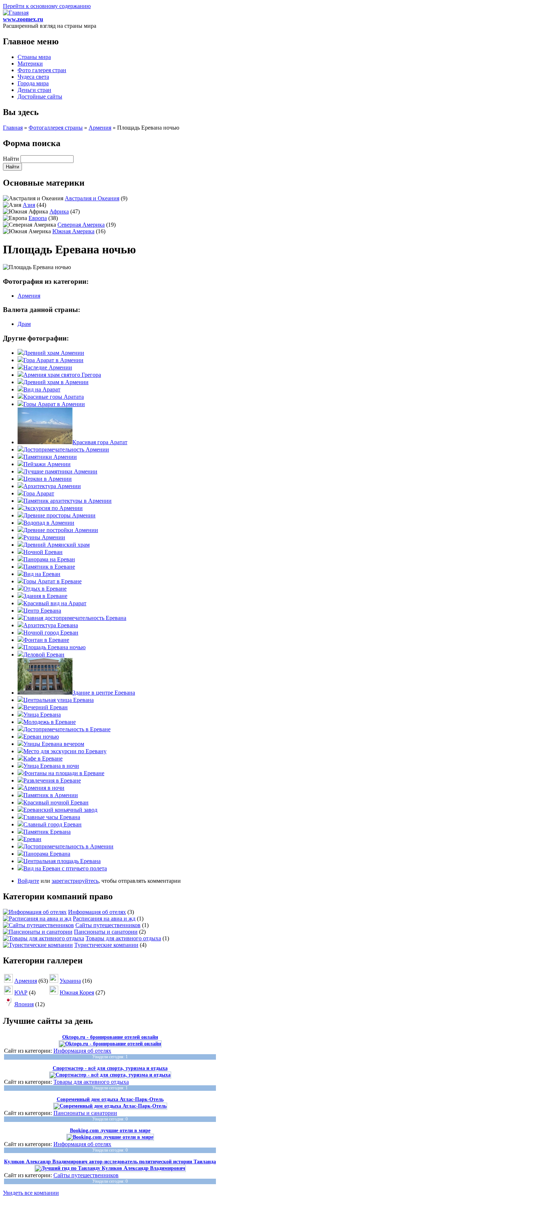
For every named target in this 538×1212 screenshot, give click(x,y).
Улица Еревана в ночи (51, 766)
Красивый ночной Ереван (56, 802)
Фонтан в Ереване (46, 640)
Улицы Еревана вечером (53, 744)
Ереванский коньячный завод (60, 810)
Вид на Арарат (41, 389)
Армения (100, 127)
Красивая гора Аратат (99, 442)
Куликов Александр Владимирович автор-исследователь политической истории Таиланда (110, 1161)
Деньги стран (34, 90)
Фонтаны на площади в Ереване (63, 773)
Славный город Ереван (52, 824)
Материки (30, 63)
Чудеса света (33, 77)
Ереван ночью (41, 736)
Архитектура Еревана (50, 625)
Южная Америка (73, 231)
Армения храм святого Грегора (62, 375)
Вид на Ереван (41, 574)
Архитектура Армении (52, 486)
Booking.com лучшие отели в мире (110, 1130)
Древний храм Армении (53, 353)
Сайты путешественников (108, 925)
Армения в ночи (43, 788)
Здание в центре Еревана (103, 692)
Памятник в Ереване (49, 567)
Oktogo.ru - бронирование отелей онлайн (110, 1037)
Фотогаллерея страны (56, 127)
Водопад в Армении (48, 523)
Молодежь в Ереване (49, 722)
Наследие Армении (47, 367)
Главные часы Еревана (51, 817)
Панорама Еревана (46, 854)
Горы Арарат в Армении (54, 404)
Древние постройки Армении (60, 530)
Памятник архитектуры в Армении (67, 501)
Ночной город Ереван (50, 632)
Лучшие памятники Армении (60, 471)
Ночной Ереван (43, 552)
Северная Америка (81, 225)
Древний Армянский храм (56, 545)
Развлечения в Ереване (52, 780)
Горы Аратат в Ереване (52, 581)
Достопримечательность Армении (66, 449)
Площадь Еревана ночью (54, 647)
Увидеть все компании (31, 1193)
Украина (70, 981)
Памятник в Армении (50, 795)
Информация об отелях (97, 912)
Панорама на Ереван (49, 559)
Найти (11, 159)
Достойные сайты (40, 96)
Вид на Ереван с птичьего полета (65, 868)
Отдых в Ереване (45, 588)
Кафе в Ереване (43, 758)
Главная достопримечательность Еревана (74, 618)
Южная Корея (77, 992)
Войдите (28, 881)
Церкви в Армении (47, 479)
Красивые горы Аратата (53, 397)
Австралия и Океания (92, 198)
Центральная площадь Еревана (62, 861)
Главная (13, 127)
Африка (59, 211)
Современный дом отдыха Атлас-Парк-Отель (110, 1099)
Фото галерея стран (42, 70)
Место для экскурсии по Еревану (65, 751)
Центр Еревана (42, 610)
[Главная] (16, 13)
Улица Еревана (42, 714)
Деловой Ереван (43, 654)
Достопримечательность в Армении (68, 846)
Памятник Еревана (47, 832)
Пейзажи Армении (47, 464)
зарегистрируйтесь (75, 881)
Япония (24, 1004)
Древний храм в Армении (56, 382)
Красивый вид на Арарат (54, 603)
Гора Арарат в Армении (53, 360)
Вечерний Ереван (45, 707)
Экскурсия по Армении (53, 508)
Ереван (32, 839)
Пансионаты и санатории (106, 932)
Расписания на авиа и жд (104, 918)
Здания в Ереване (45, 596)
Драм (24, 324)
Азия (29, 205)
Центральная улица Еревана (58, 700)
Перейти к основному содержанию (47, 6)
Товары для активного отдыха (123, 938)
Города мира (33, 83)
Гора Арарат (38, 493)
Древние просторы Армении (59, 515)
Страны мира (34, 57)
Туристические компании (106, 945)
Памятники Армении (50, 457)
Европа (38, 218)
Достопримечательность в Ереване (67, 729)
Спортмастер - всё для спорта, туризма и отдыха (110, 1068)
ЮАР (20, 992)
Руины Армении (44, 537)
